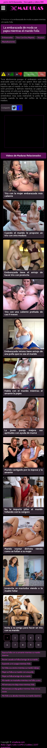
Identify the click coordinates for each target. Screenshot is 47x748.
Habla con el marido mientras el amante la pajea (23, 392)
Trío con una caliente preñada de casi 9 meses (23, 313)
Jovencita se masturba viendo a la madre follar (23, 589)
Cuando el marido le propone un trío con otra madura (23, 234)
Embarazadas (7, 37)
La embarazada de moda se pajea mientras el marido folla (21, 29)
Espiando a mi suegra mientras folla (16, 664)
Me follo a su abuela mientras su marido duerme (21, 696)
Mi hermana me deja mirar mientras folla (18, 684)
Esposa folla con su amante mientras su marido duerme (21, 654)
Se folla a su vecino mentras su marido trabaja (20, 668)
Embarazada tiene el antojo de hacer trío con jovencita (23, 273)
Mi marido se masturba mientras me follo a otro (21, 680)
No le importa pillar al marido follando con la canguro (23, 510)
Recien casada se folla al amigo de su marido (20, 659)
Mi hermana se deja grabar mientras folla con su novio (21, 690)
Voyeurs (41, 37)
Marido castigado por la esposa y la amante (23, 471)
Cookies (28, 744)
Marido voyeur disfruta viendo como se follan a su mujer (23, 550)
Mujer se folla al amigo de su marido (16, 676)
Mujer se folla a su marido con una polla (17, 672)
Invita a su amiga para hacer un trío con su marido (23, 629)
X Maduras (5, 19)
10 (38, 645)
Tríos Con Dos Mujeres (25, 37)
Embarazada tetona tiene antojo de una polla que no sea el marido (23, 352)
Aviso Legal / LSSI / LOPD (12, 744)
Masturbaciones (8, 42)
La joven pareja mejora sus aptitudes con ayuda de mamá (23, 431)
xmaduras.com (18, 742)
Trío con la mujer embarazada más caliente (23, 194)
